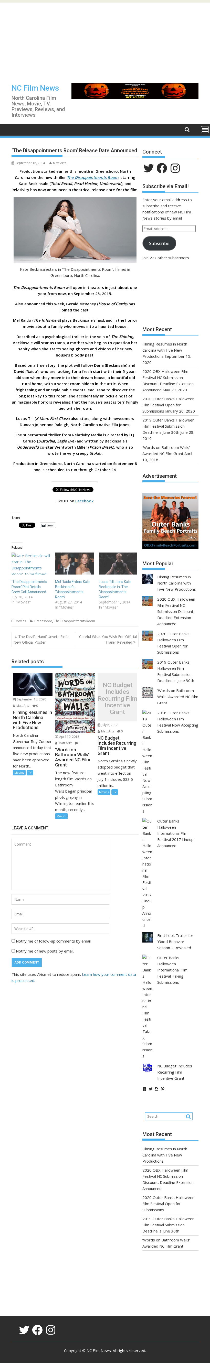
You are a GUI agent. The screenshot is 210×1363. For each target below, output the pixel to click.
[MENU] (205, 129)
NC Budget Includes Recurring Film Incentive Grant (117, 699)
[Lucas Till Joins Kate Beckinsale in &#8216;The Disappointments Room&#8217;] (118, 564)
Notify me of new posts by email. (45, 951)
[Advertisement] (105, 38)
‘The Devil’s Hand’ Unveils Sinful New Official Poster (41, 639)
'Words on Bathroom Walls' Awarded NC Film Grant (177, 696)
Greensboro (43, 621)
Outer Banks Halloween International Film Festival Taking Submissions (172, 970)
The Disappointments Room (92, 177)
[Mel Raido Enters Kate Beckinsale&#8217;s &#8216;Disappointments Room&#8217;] (74, 564)
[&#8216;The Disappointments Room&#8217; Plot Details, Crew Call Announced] (31, 564)
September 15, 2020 (31, 699)
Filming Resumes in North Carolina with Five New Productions (164, 350)
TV (30, 772)
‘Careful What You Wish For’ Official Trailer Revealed (108, 639)
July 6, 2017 (109, 725)
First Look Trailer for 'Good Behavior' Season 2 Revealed (175, 941)
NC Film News (35, 87)
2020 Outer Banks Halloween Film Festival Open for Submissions (168, 405)
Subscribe (159, 243)
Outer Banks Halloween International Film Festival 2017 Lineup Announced (175, 833)
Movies (21, 621)
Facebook (84, 500)
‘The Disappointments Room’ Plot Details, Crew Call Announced (29, 587)
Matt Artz (59, 163)
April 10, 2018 (68, 736)
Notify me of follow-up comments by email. (53, 941)
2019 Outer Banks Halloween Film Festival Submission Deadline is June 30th (168, 426)
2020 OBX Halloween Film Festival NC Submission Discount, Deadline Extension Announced (176, 611)
